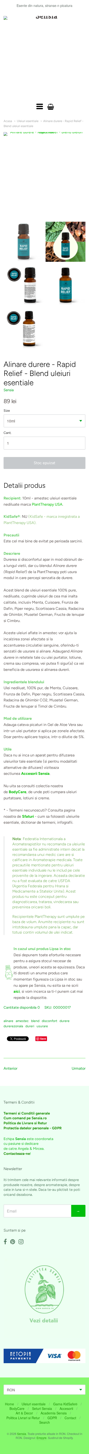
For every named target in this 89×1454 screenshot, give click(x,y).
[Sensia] (44, 57)
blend (35, 1021)
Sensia (9, 390)
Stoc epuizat (44, 463)
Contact (70, 1417)
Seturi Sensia (42, 1408)
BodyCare (16, 1408)
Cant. (7, 433)
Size (7, 411)
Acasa (8, 121)
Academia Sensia (54, 1413)
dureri (29, 1026)
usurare (42, 1026)
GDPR (52, 1417)
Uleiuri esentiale (27, 121)
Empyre (42, 1438)
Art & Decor (24, 1413)
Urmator (78, 1068)
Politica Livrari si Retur (23, 1417)
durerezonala (13, 1026)
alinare (8, 1021)
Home (9, 1404)
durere (65, 1021)
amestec (22, 1021)
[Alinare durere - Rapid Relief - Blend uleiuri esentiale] (23, 242)
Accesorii (66, 1408)
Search (44, 1422)
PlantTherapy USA (47, 504)
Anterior (10, 1068)
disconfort (49, 1021)
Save (43, 1038)
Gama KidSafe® (65, 1404)
